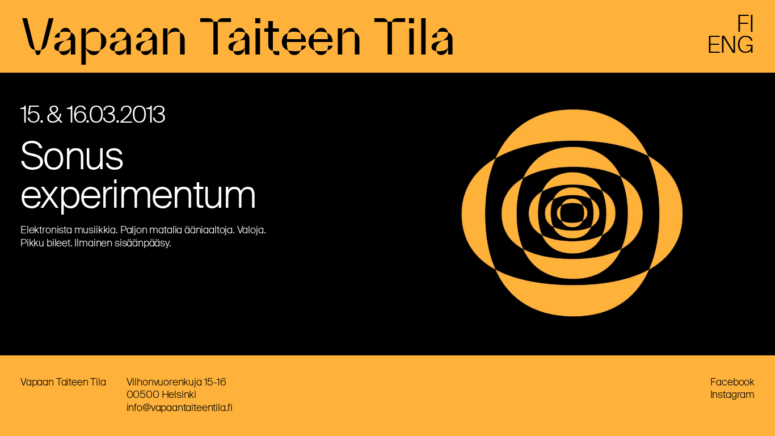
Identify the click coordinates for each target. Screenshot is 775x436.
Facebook (732, 382)
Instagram (732, 394)
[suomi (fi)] (745, 28)
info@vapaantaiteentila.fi (180, 407)
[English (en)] (731, 49)
